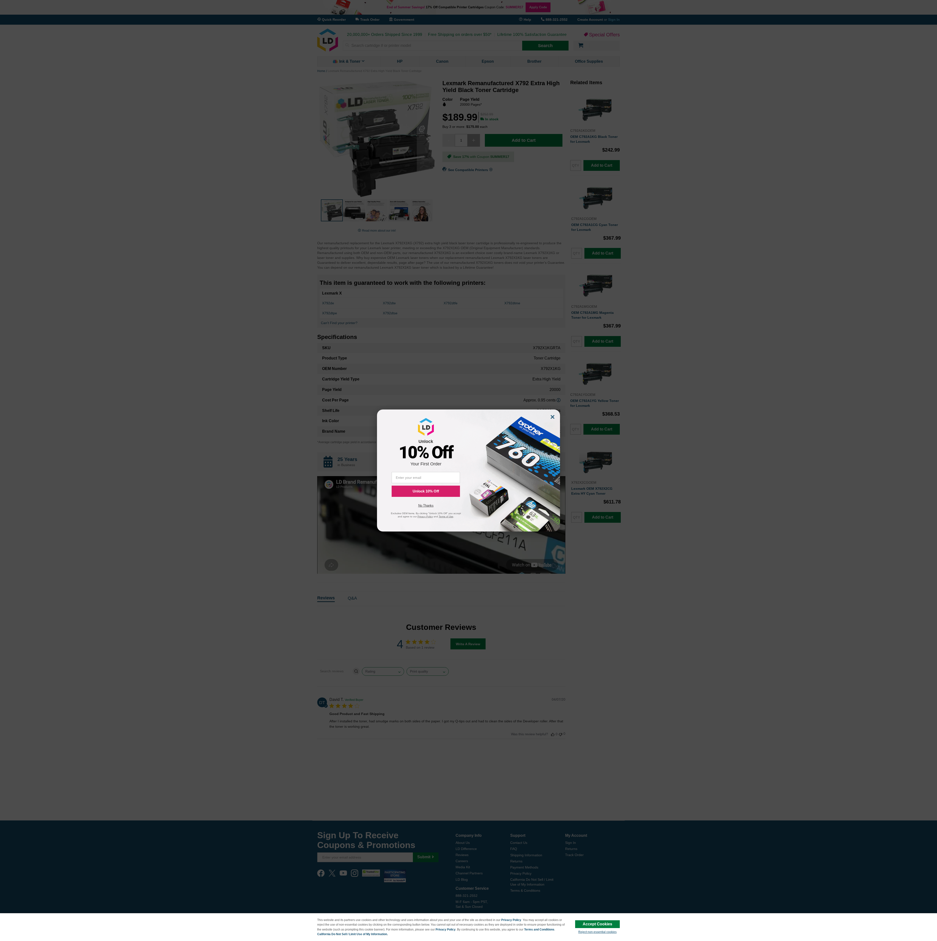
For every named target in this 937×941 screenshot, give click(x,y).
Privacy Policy (511, 920)
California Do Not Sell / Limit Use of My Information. (352, 934)
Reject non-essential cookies (597, 932)
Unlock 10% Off (426, 491)
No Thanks (426, 505)
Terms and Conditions (539, 929)
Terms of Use (446, 516)
